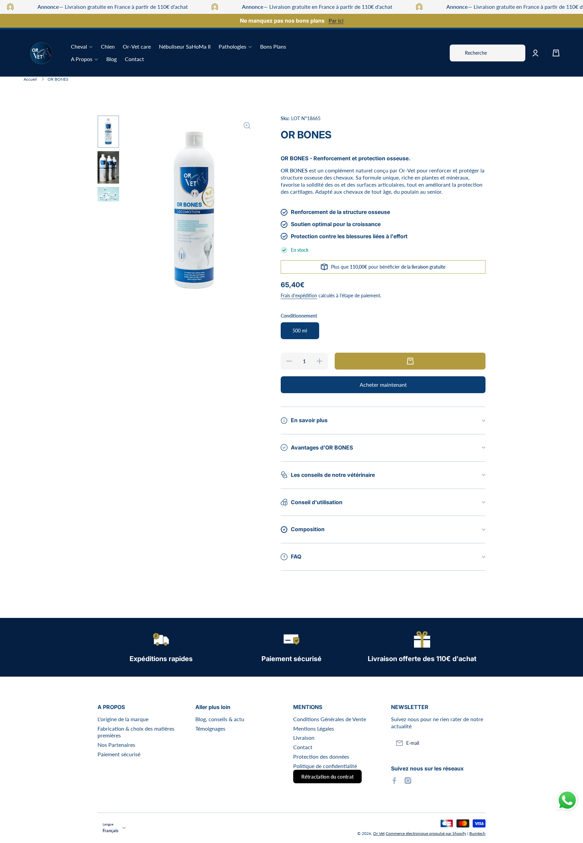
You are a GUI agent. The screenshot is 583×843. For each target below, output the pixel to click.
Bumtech (477, 833)
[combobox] (487, 53)
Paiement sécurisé (119, 754)
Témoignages (210, 728)
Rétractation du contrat (327, 776)
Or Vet (379, 833)
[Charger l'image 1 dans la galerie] (108, 131)
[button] (556, 53)
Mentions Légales (313, 728)
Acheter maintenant (383, 384)
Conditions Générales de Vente (329, 719)
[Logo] (40, 53)
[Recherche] (456, 53)
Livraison (303, 737)
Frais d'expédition (299, 295)
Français (110, 830)
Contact (302, 747)
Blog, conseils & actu (219, 719)
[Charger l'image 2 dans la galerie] (108, 167)
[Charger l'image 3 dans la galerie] (108, 194)
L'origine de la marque (123, 719)
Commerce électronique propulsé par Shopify (426, 833)
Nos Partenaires (116, 744)
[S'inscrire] (477, 743)
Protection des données (321, 756)
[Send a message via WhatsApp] (567, 800)
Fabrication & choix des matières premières (136, 732)
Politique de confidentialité (325, 766)
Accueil (30, 79)
